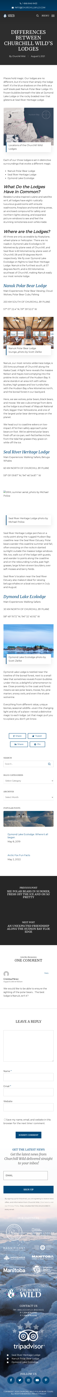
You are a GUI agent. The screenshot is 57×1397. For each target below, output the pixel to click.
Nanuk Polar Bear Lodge (25, 1358)
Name (7, 1071)
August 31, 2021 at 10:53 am (13, 982)
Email (7, 1086)
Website (7, 1101)
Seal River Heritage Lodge (26, 1355)
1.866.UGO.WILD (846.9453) (30, 1310)
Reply (46, 973)
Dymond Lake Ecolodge (25, 1362)
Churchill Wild (18, 56)
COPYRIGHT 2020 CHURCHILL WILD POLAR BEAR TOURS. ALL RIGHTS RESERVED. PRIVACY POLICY (28, 1392)
